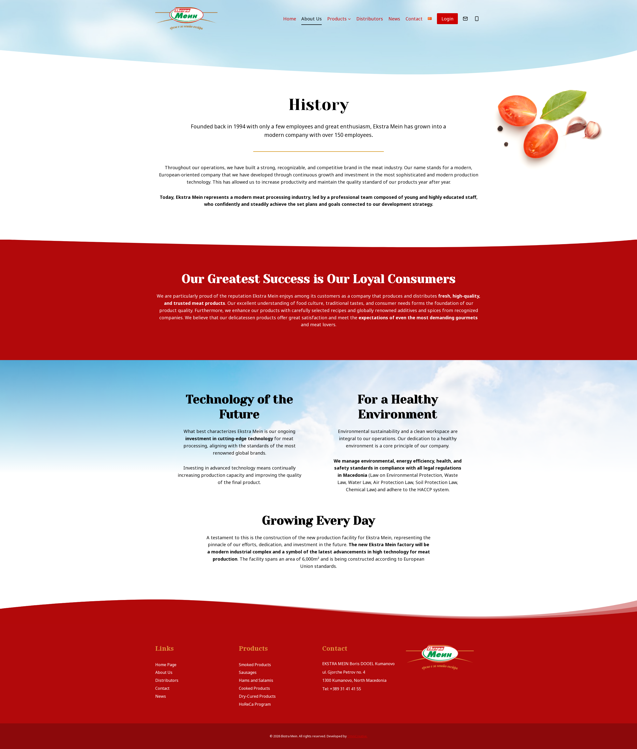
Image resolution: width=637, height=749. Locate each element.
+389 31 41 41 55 (345, 689)
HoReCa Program (255, 704)
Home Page (165, 664)
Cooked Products (254, 688)
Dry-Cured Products (257, 696)
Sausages (248, 672)
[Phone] (477, 19)
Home (289, 19)
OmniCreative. (357, 736)
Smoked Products (255, 664)
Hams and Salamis (256, 680)
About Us (311, 19)
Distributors (369, 19)
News (394, 19)
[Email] (465, 19)
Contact (414, 19)
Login (447, 19)
